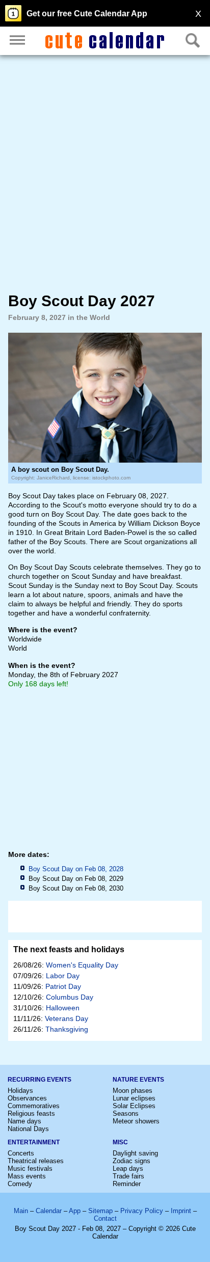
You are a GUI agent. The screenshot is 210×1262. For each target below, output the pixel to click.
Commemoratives (34, 1106)
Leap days (128, 1168)
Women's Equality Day (82, 965)
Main (21, 1211)
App (75, 1211)
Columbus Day (69, 997)
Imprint (181, 1211)
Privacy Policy (141, 1211)
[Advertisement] (105, 174)
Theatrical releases (36, 1161)
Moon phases (132, 1090)
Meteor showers (136, 1121)
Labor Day (63, 976)
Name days (24, 1121)
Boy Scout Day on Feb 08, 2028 (76, 869)
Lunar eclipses (134, 1098)
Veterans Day (66, 1018)
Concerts (21, 1153)
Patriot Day (63, 986)
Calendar (49, 1211)
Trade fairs (128, 1176)
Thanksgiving (66, 1029)
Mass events (27, 1176)
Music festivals (30, 1168)
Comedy (20, 1184)
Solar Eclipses (134, 1106)
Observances (27, 1098)
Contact (105, 1218)
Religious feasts (31, 1113)
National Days (28, 1129)
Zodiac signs (131, 1161)
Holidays (20, 1090)
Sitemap (100, 1211)
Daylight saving (135, 1153)
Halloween (63, 1008)
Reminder (127, 1184)
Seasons (126, 1113)
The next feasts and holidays (68, 949)
